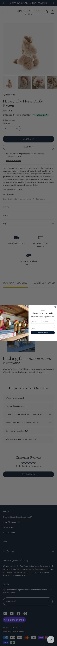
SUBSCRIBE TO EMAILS (43, 332)
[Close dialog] (55, 307)
